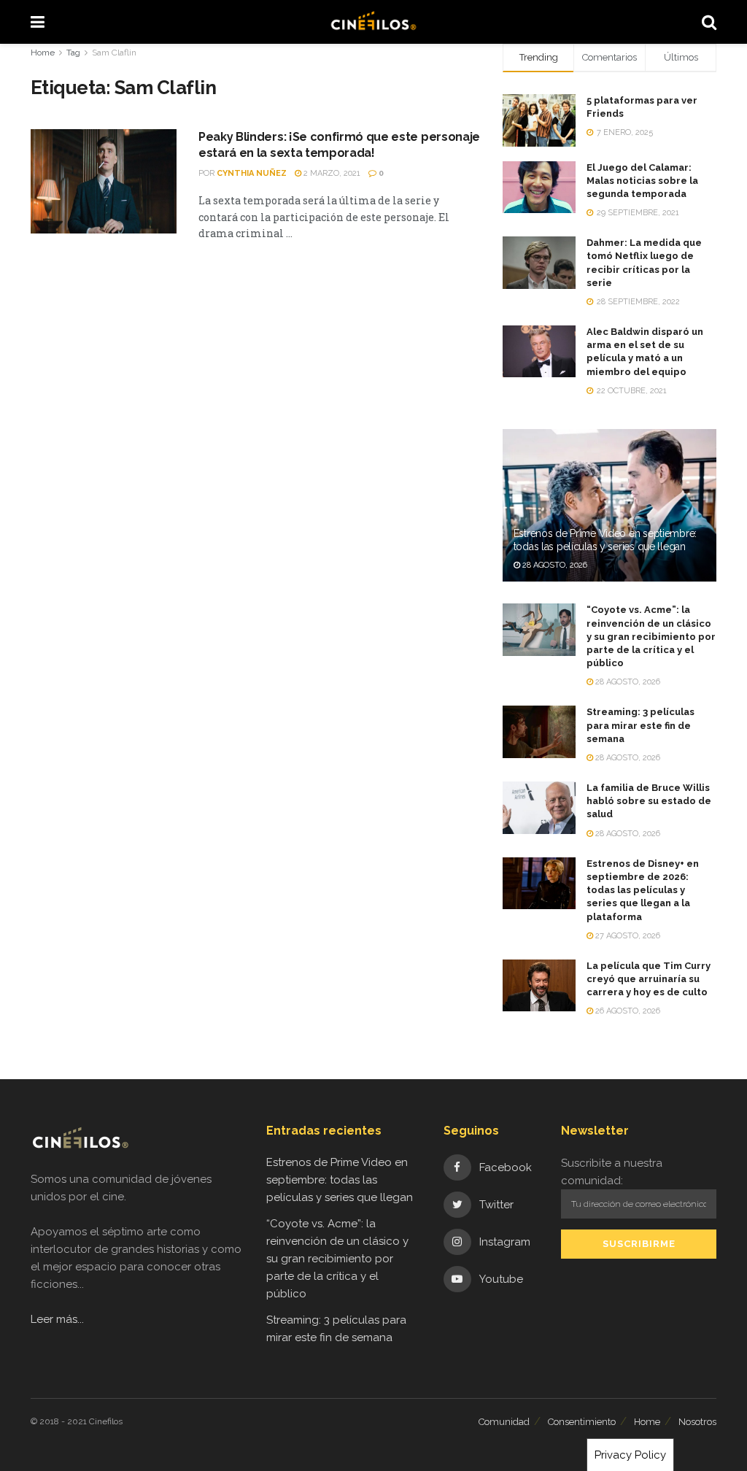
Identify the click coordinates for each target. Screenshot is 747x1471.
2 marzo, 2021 (330, 173)
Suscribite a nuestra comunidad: (611, 1172)
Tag (73, 52)
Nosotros (697, 1421)
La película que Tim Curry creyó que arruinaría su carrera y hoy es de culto (649, 978)
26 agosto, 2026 (626, 1011)
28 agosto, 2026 (553, 565)
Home (43, 52)
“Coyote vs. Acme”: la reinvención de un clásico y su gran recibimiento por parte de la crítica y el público (651, 636)
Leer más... (57, 1319)
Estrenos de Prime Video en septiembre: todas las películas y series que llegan (339, 1180)
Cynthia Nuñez (252, 173)
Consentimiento (582, 1421)
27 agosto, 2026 (626, 936)
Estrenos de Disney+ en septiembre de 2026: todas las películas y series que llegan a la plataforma (643, 890)
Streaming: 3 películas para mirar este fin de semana (640, 725)
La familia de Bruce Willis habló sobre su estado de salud (649, 800)
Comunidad (504, 1421)
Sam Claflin (114, 52)
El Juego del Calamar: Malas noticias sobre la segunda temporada (642, 180)
